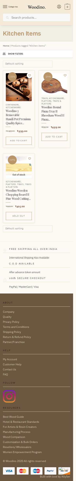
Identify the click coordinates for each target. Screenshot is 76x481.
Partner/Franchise (14, 342)
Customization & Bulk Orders (20, 442)
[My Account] (59, 7)
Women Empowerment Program (22, 452)
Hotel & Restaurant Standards (21, 422)
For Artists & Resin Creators (20, 427)
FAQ (5, 374)
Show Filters (15, 53)
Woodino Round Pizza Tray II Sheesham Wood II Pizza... (53, 113)
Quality (7, 317)
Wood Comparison (14, 437)
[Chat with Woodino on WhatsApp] (64, 472)
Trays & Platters (51, 102)
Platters (47, 101)
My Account (10, 359)
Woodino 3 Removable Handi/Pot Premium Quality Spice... (18, 117)
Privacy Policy (11, 322)
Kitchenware (13, 107)
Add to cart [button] (18, 141)
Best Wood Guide (13, 416)
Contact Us (9, 369)
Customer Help (12, 364)
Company (8, 311)
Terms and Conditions (16, 327)
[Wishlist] (30, 75)
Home (6, 45)
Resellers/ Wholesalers (17, 447)
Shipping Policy (12, 332)
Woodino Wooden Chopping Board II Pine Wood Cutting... (18, 195)
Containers (12, 104)
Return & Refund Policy (17, 337)
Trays (45, 98)
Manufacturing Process (16, 432)
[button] (67, 7)
